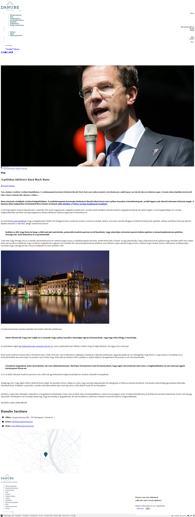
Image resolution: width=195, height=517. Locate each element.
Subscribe (140, 508)
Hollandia (18, 168)
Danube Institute (9, 186)
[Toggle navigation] (20, 10)
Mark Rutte (24, 168)
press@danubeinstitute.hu (22, 426)
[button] (192, 14)
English (9, 49)
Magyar (16, 49)
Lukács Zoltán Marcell (9, 168)
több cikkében (64, 204)
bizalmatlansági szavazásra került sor (37, 346)
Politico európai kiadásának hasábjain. (90, 204)
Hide (147, 508)
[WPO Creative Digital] (7, 512)
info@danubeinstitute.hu (22, 421)
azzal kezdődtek (20, 221)
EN (192, 42)
